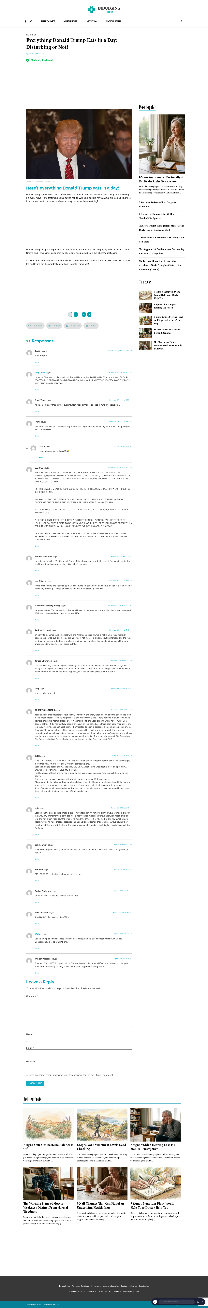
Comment (32, 996)
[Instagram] (31, 21)
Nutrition (92, 21)
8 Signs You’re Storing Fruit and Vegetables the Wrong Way (168, 320)
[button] (182, 21)
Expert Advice (48, 21)
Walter (38, 934)
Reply (37, 362)
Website (30, 1061)
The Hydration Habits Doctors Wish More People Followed (168, 345)
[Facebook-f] (25, 21)
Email (30, 1048)
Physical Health (113, 21)
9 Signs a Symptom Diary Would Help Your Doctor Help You (167, 295)
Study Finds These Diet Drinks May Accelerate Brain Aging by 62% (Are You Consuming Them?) (160, 265)
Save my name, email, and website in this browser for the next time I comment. (71, 1075)
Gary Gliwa (40, 372)
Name (30, 1034)
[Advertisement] (79, 88)
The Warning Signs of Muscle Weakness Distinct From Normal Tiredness (45, 1208)
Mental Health (71, 21)
